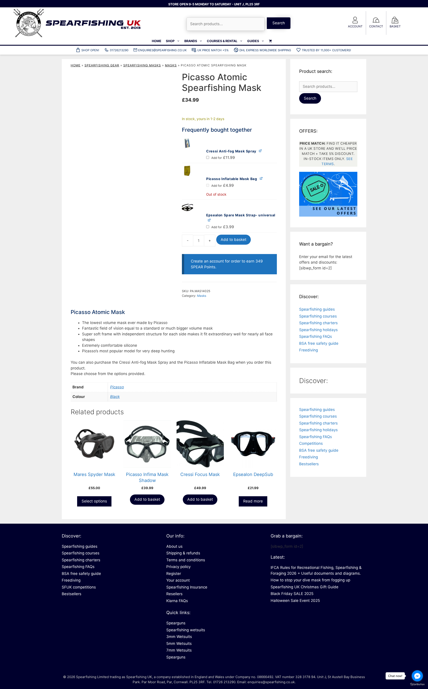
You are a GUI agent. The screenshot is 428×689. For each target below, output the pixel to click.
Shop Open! (90, 50)
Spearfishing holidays (318, 330)
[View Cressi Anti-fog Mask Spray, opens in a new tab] (260, 150)
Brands (190, 41)
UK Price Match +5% (213, 50)
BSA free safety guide (318, 343)
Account (355, 26)
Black (115, 396)
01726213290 (119, 50)
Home (156, 41)
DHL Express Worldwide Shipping (265, 50)
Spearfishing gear (101, 65)
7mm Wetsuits (179, 650)
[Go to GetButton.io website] (417, 684)
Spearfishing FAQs (315, 336)
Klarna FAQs (177, 601)
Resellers (174, 594)
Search (278, 23)
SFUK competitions (79, 587)
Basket (395, 26)
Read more (253, 501)
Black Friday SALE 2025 (292, 593)
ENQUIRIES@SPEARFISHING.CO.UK (162, 50)
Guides (253, 41)
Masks (171, 65)
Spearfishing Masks (142, 65)
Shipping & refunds (183, 553)
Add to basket (233, 239)
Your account (178, 580)
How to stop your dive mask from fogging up (310, 580)
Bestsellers (309, 464)
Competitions (311, 443)
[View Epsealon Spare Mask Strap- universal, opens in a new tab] (209, 219)
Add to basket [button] (147, 499)
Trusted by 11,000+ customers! (326, 50)
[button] (205, 143)
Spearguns (175, 623)
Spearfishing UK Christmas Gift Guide (304, 587)
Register (173, 573)
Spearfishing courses (318, 316)
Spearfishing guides (317, 309)
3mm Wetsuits (179, 636)
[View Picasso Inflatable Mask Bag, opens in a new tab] (261, 178)
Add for (222, 158)
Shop (170, 41)
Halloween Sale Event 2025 (295, 600)
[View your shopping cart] (270, 41)
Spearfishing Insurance (186, 587)
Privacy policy (178, 566)
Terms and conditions (185, 560)
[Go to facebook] (417, 675)
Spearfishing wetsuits (185, 630)
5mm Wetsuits (179, 643)
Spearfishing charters (318, 323)
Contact (376, 26)
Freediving (308, 350)
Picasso (117, 387)
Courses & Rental (222, 41)
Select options (94, 501)
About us (174, 546)
